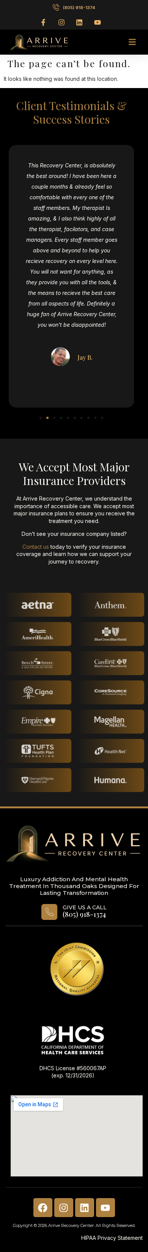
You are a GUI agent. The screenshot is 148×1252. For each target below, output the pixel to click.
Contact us (35, 546)
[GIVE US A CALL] (49, 912)
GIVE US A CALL (85, 907)
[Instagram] (63, 1207)
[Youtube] (105, 1207)
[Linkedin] (84, 1207)
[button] (132, 42)
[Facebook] (42, 1207)
